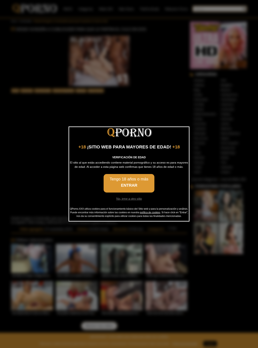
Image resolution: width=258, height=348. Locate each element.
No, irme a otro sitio (129, 198)
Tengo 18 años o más (129, 182)
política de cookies (150, 212)
